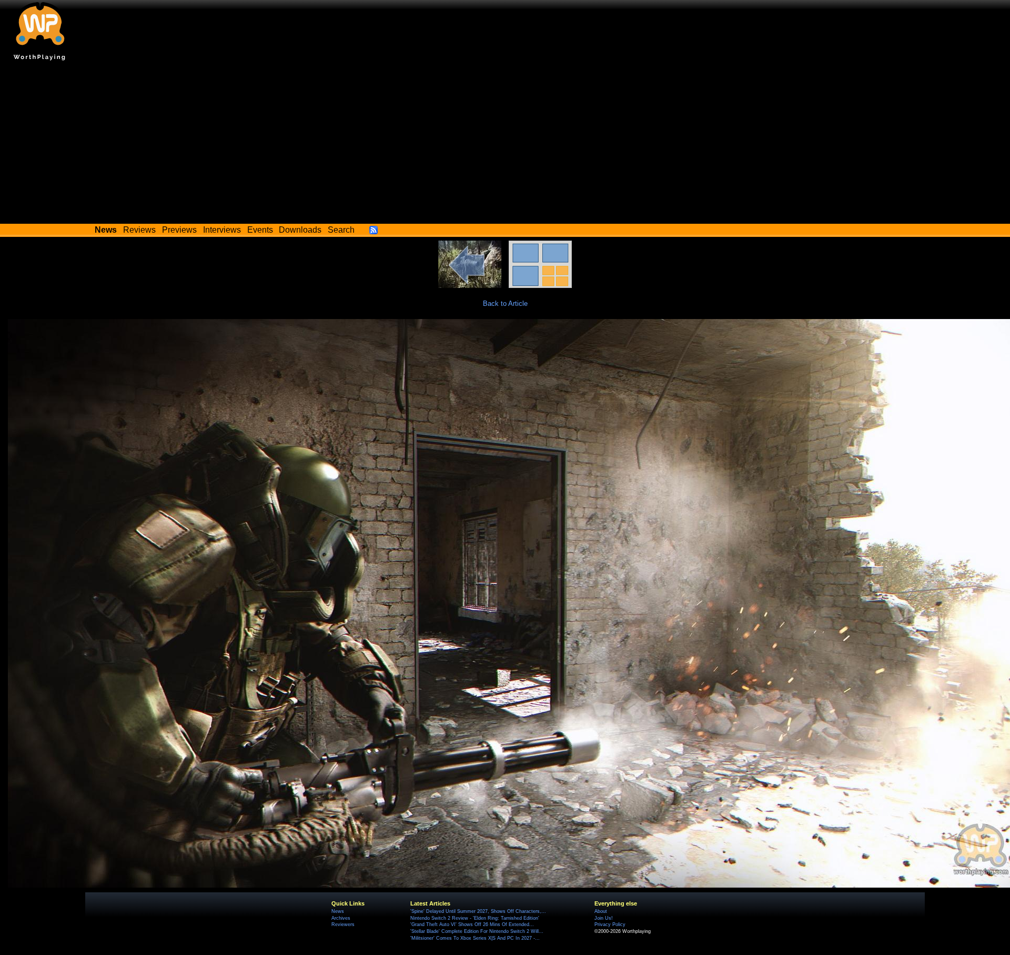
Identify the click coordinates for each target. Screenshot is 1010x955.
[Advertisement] (505, 144)
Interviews (222, 229)
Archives (340, 918)
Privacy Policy (609, 924)
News (337, 911)
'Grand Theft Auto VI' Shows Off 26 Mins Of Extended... (472, 924)
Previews (179, 229)
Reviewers (343, 924)
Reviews (139, 229)
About (600, 911)
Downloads (300, 229)
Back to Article (505, 303)
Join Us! (603, 918)
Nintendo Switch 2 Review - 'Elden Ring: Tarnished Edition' (474, 918)
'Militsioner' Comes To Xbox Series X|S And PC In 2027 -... (475, 938)
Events (260, 229)
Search (341, 229)
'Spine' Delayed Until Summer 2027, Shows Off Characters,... (478, 911)
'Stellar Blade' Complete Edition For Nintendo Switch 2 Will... (476, 931)
